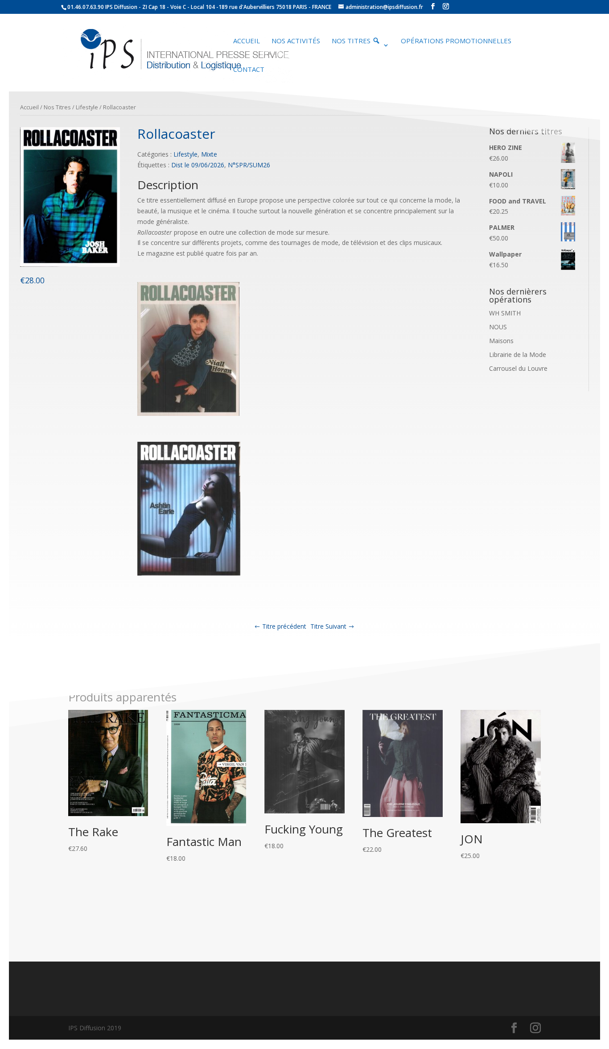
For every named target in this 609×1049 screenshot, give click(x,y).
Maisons (501, 340)
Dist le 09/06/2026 (197, 165)
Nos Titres (57, 107)
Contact (248, 70)
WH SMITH (505, 313)
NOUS (498, 327)
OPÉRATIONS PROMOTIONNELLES (456, 41)
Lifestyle (87, 107)
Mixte (209, 154)
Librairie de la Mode (517, 354)
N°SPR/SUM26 (249, 165)
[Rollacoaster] (70, 264)
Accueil (246, 41)
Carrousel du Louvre (518, 368)
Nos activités (296, 41)
